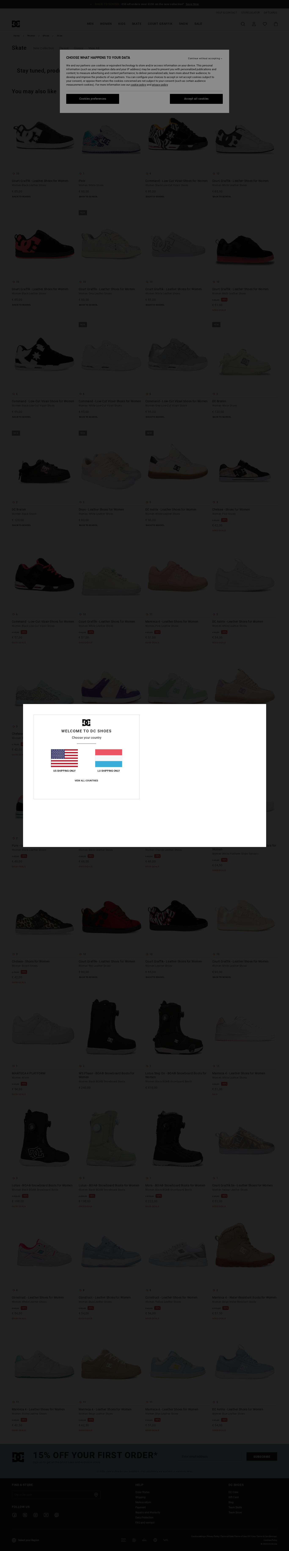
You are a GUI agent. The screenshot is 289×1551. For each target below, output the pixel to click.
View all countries (86, 780)
